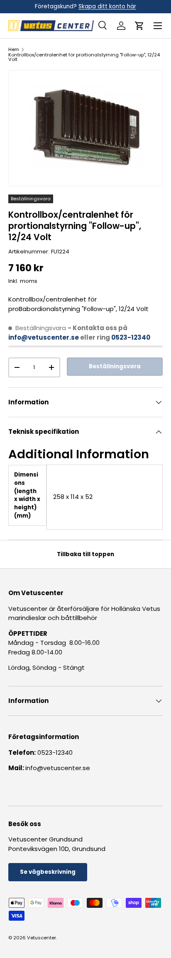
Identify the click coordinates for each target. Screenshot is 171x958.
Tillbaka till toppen (85, 554)
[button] (139, 26)
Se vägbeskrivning (48, 872)
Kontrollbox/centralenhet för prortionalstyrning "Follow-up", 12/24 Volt (84, 57)
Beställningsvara (115, 366)
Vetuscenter (41, 937)
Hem (13, 49)
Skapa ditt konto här (107, 6)
